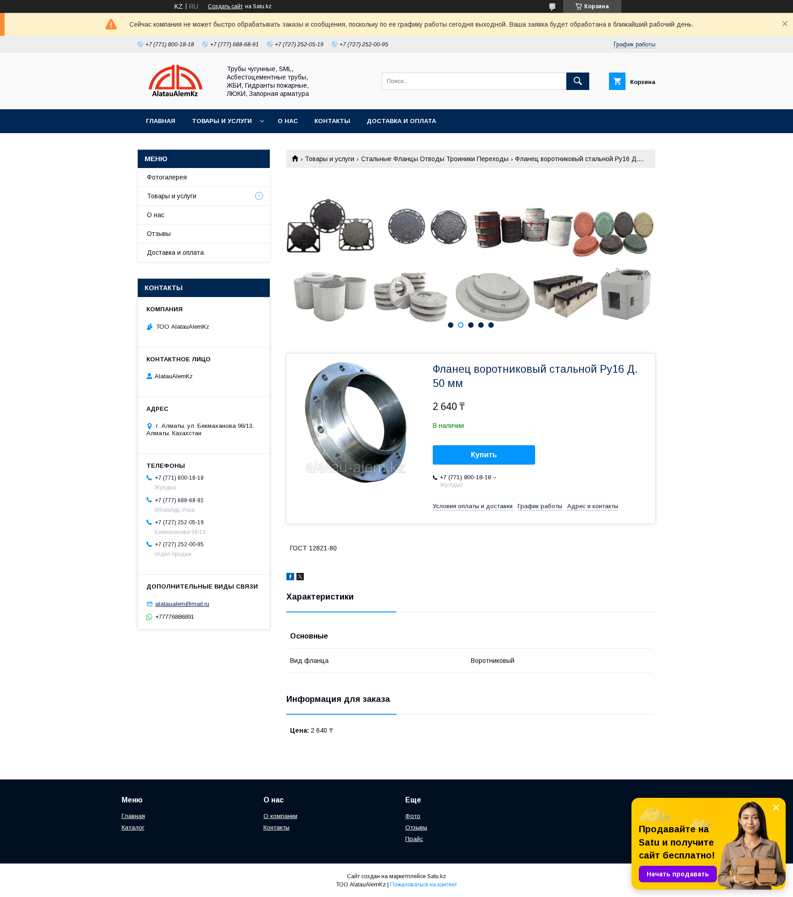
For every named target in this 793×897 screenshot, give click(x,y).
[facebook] (290, 578)
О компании (280, 816)
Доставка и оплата (401, 121)
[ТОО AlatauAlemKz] (177, 97)
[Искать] (577, 81)
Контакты (332, 121)
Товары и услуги (222, 121)
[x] (300, 578)
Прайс (414, 838)
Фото (412, 816)
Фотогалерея (167, 177)
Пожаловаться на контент (423, 884)
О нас (288, 121)
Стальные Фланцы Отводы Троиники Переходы (434, 159)
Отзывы (159, 233)
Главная (160, 121)
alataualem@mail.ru (182, 603)
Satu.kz (436, 876)
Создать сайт (225, 6)
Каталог (133, 827)
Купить (484, 455)
